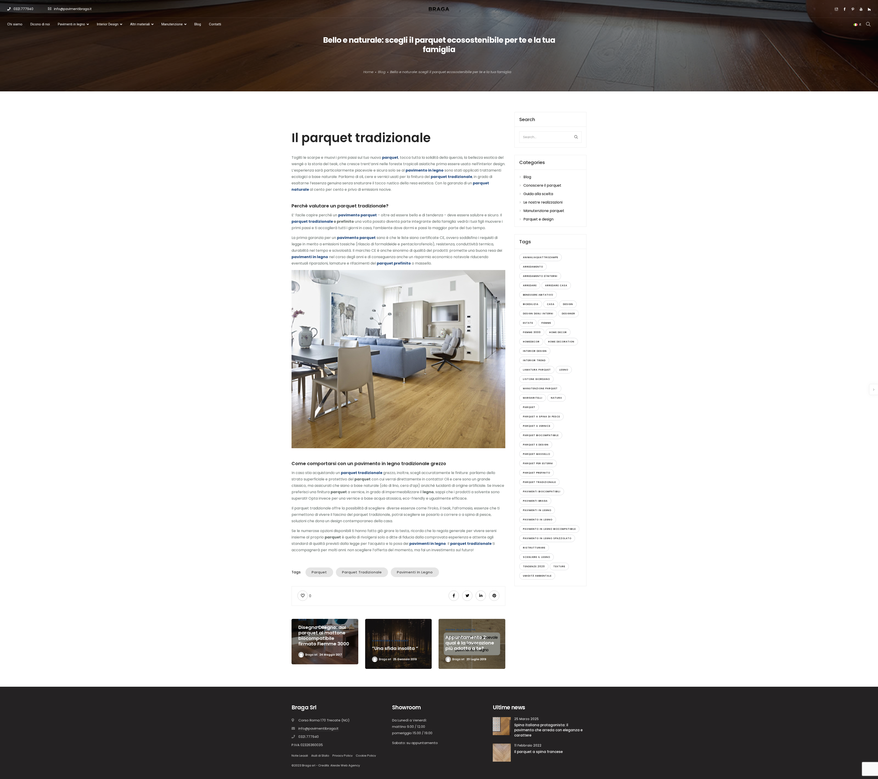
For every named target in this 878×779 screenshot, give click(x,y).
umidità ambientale (537, 576)
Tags (296, 572)
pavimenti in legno (415, 572)
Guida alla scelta (460, 629)
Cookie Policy (366, 755)
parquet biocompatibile (541, 435)
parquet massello (536, 454)
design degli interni (538, 313)
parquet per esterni (538, 463)
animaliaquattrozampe (540, 257)
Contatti (215, 24)
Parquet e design (538, 219)
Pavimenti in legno (71, 24)
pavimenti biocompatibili (541, 491)
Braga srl (311, 655)
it (860, 24)
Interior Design (107, 24)
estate (528, 323)
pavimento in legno (537, 519)
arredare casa (556, 285)
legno (563, 369)
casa (550, 304)
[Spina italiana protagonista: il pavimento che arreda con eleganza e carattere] (502, 725)
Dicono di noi (40, 24)
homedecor (531, 341)
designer (568, 313)
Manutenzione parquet (543, 210)
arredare (530, 285)
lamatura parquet (537, 369)
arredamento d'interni (540, 276)
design (568, 304)
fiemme (546, 323)
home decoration (561, 341)
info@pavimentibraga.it (73, 9)
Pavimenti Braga (535, 501)
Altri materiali (140, 24)
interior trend (534, 360)
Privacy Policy (342, 755)
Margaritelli (532, 398)
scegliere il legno (536, 557)
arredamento (533, 266)
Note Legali (300, 755)
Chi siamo (14, 24)
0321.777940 (23, 9)
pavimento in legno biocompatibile (549, 529)
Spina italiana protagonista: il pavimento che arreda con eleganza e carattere (548, 730)
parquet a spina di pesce (541, 416)
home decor (558, 332)
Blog (197, 24)
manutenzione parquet (540, 388)
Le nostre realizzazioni (542, 202)
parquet (319, 572)
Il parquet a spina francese (538, 751)
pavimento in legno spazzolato (547, 538)
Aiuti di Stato (320, 755)
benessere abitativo (538, 295)
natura (556, 398)
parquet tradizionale (312, 221)
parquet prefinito (536, 472)
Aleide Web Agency (345, 765)
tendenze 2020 (534, 566)
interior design (535, 351)
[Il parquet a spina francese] (502, 752)
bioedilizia (530, 304)
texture (559, 566)
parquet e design (536, 444)
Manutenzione (172, 24)
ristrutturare (534, 547)
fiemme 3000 (532, 332)
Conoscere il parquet (390, 640)
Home (368, 71)
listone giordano (536, 379)
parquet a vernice (536, 426)
